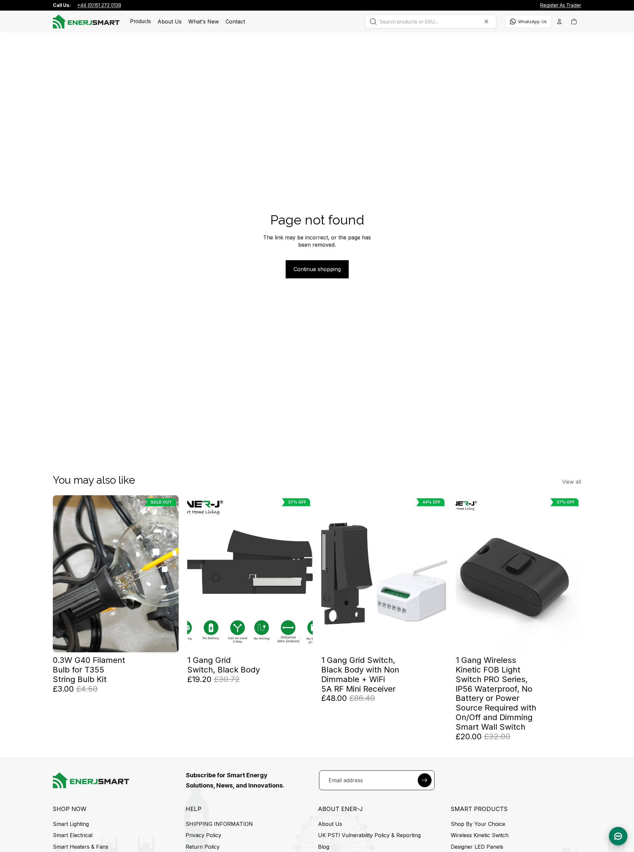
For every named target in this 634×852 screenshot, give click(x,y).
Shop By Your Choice (478, 824)
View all (571, 481)
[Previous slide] (197, 573)
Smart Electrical (72, 835)
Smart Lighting (71, 824)
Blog (323, 846)
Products (140, 21)
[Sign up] (425, 780)
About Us (330, 824)
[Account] (559, 21)
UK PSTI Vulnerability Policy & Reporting (369, 835)
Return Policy (203, 846)
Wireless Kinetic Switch (480, 835)
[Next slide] (303, 573)
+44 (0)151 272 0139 (99, 5)
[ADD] (302, 642)
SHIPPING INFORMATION (219, 824)
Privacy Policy (203, 835)
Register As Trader (560, 5)
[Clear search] (486, 21)
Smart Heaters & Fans (80, 846)
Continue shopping (317, 269)
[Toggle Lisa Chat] (618, 836)
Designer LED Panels (477, 846)
